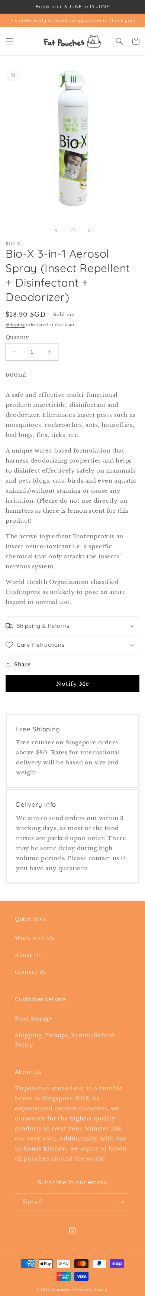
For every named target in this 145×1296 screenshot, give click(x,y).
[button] (9, 41)
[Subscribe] (121, 1202)
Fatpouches (61, 1290)
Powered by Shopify (90, 1290)
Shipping (15, 325)
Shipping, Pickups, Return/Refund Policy (65, 1040)
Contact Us (30, 972)
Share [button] (22, 664)
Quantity (17, 337)
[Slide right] (89, 230)
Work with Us (34, 938)
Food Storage (33, 1018)
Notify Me (72, 683)
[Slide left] (56, 230)
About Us (28, 955)
